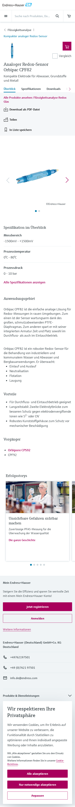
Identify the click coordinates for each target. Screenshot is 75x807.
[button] (37, 606)
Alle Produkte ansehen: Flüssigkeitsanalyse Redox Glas (35, 99)
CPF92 (12, 455)
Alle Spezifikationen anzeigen (24, 282)
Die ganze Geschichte (22, 540)
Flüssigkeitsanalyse (19, 30)
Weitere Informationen (17, 629)
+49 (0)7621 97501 (22, 667)
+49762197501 (20, 657)
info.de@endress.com (23, 678)
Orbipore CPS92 (19, 450)
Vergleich (65, 56)
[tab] (11, 89)
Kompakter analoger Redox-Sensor (25, 36)
